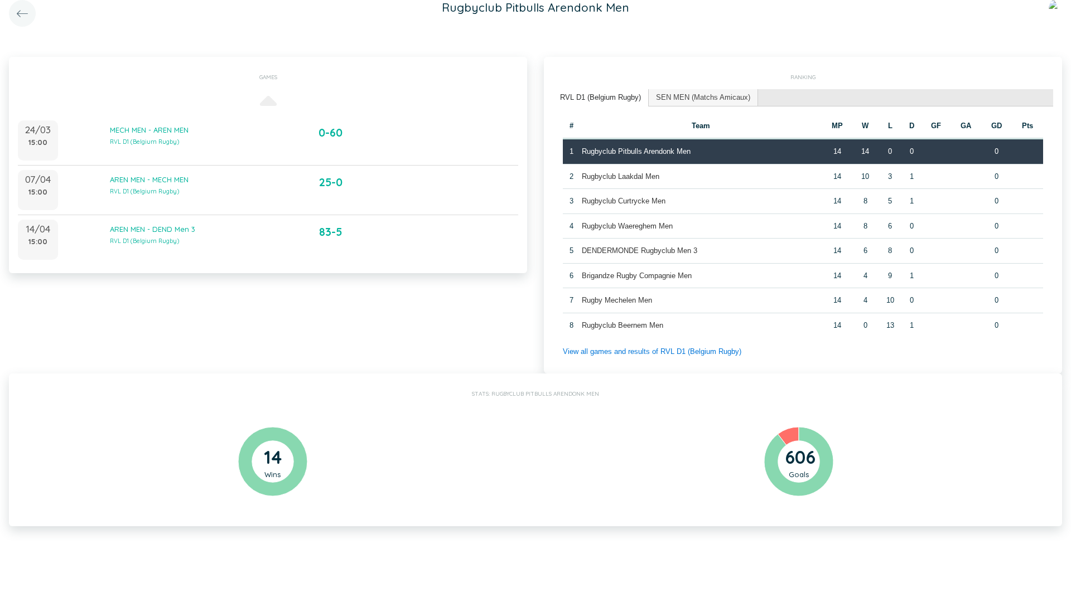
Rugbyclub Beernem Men (622, 325)
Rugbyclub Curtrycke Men (623, 201)
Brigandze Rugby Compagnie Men (637, 275)
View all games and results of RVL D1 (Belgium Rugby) (652, 351)
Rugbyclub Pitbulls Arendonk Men (636, 151)
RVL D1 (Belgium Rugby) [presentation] (600, 97)
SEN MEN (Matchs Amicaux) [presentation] (703, 97)
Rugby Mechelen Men (617, 300)
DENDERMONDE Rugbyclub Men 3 (639, 250)
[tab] (601, 97)
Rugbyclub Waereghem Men (627, 226)
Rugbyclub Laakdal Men (620, 176)
